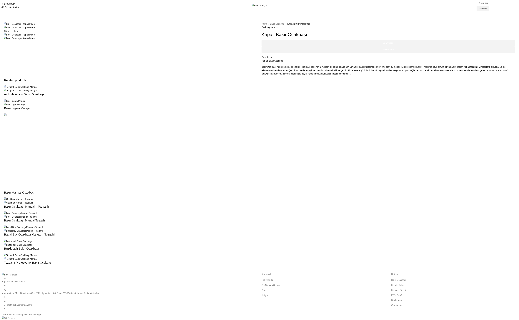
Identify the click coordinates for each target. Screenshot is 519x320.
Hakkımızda (267, 280)
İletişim (265, 295)
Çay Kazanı (396, 305)
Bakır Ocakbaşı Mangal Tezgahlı (25, 220)
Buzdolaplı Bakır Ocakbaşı (21, 248)
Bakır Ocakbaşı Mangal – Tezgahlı (26, 206)
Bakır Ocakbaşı (277, 24)
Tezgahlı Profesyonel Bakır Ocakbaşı (28, 262)
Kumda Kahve (398, 285)
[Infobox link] (259, 8)
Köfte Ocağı (396, 295)
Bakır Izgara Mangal (17, 108)
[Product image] (20, 90)
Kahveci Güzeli (398, 290)
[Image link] (9, 274)
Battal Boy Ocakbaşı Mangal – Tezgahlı (29, 234)
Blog (264, 290)
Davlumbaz (396, 300)
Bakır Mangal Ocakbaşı (19, 192)
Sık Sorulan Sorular (271, 285)
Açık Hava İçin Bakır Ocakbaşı (24, 94)
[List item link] (129, 293)
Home (265, 24)
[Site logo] (259, 5)
